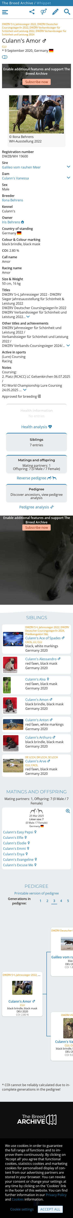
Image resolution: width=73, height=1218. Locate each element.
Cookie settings (22, 1209)
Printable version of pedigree (36, 893)
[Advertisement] (36, 567)
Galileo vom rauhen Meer (21, 167)
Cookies (18, 1199)
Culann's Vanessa (15, 178)
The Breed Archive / (19, 3)
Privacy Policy (56, 1195)
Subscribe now (36, 82)
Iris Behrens (11, 222)
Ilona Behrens (12, 200)
